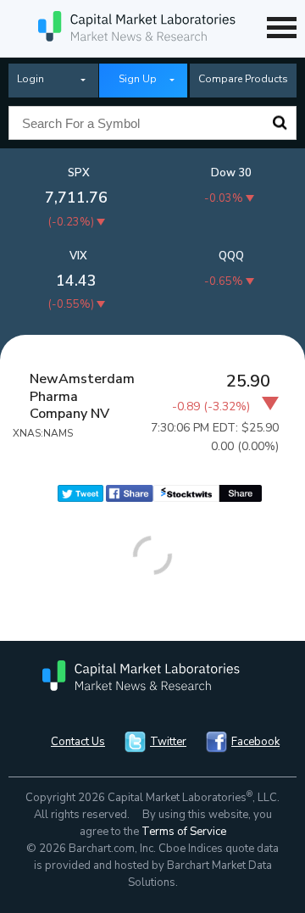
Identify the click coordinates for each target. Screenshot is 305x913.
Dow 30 (231, 173)
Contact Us (78, 741)
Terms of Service (183, 831)
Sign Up (138, 79)
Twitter (168, 741)
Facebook (255, 741)
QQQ (231, 256)
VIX (78, 256)
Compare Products (243, 79)
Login (30, 79)
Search (280, 123)
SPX (79, 173)
